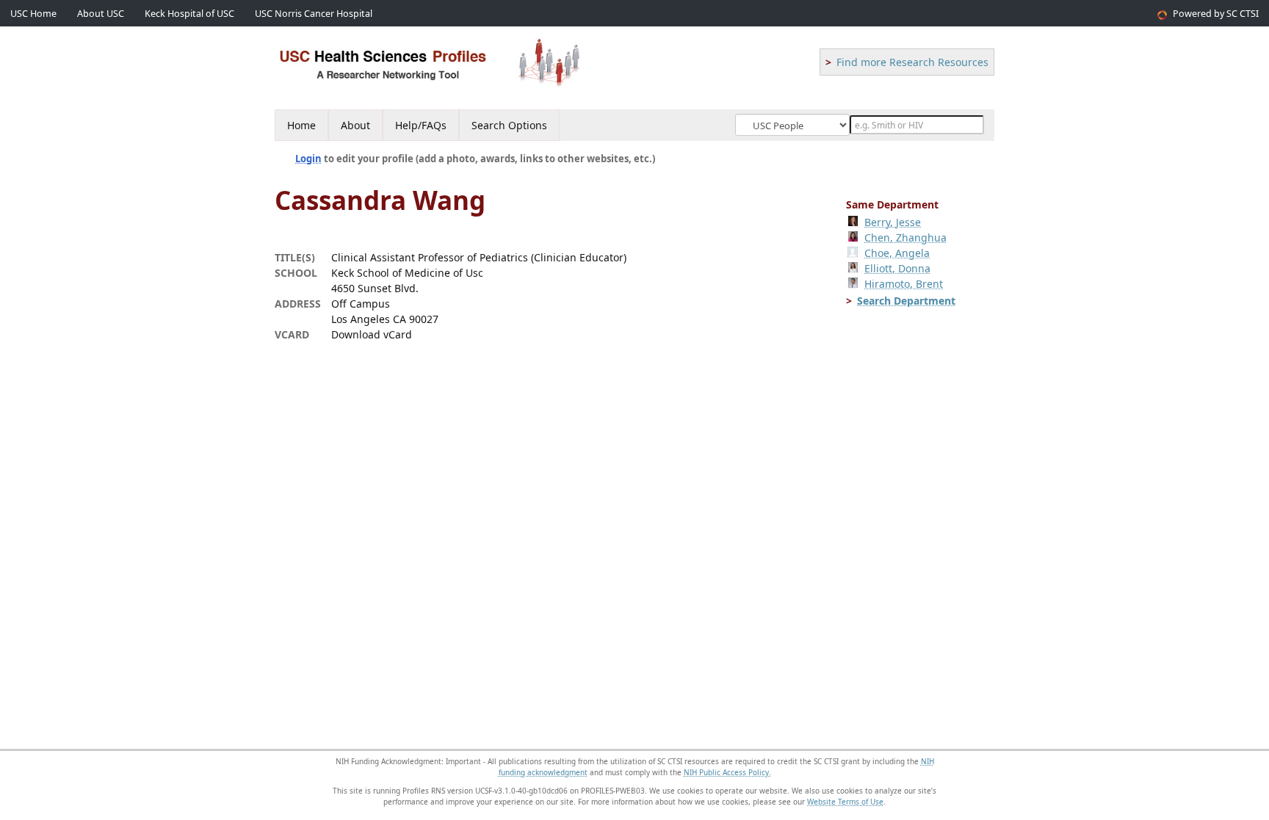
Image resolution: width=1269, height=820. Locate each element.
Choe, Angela (897, 253)
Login (308, 158)
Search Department (906, 301)
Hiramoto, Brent (903, 284)
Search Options (509, 125)
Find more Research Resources (912, 62)
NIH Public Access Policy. (727, 772)
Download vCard (371, 334)
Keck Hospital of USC (189, 13)
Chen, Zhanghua (905, 237)
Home (301, 125)
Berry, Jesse (892, 222)
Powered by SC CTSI (1216, 13)
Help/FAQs (420, 125)
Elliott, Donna (897, 268)
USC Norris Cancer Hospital (313, 13)
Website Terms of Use (845, 802)
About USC (100, 13)
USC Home (33, 13)
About (355, 125)
